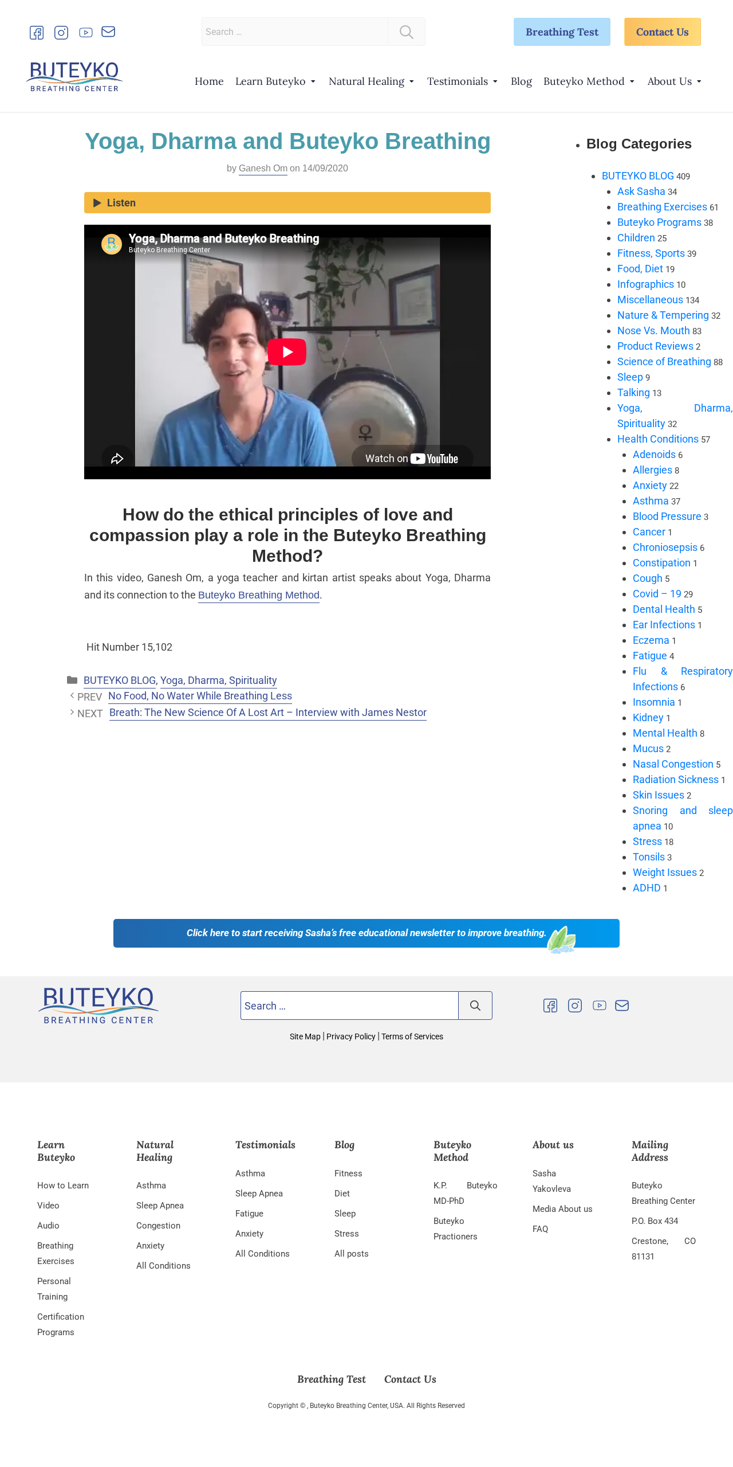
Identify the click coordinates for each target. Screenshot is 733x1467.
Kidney (648, 717)
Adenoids (654, 454)
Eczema (651, 640)
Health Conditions (658, 439)
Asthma (651, 501)
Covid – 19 (657, 594)
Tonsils (649, 857)
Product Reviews (655, 346)
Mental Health (665, 733)
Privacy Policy (351, 1036)
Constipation (662, 563)
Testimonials (457, 81)
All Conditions (163, 1266)
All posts (351, 1254)
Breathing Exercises (662, 207)
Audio (48, 1225)
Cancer (649, 532)
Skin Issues (658, 795)
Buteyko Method (584, 81)
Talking (633, 392)
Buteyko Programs (659, 222)
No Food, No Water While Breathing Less (200, 696)
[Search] (406, 31)
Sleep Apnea (160, 1205)
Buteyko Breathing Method (259, 595)
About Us (670, 81)
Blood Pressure (667, 516)
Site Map (306, 1036)
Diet (342, 1193)
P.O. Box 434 (655, 1221)
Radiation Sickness (676, 779)
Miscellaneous (650, 300)
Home (209, 81)
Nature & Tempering (663, 315)
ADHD (647, 888)
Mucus (648, 748)
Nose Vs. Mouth (653, 330)
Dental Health (664, 609)
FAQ (540, 1229)
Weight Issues (665, 872)
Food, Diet (640, 269)
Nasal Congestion (673, 764)
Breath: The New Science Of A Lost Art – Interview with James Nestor (268, 712)
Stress (647, 841)
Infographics (645, 284)
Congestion (158, 1225)
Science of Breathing (664, 361)
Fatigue (650, 656)
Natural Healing (366, 81)
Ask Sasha (641, 191)
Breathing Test (562, 31)
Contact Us (662, 31)
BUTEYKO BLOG (120, 680)
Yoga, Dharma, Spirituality (218, 680)
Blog (521, 81)
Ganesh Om (263, 168)
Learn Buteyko (270, 81)
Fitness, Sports (651, 253)
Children (636, 238)
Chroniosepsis (665, 547)
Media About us (563, 1209)
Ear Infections (664, 625)
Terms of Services (411, 1036)
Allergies (652, 470)
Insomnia (654, 702)
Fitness (348, 1173)
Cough (648, 578)
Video (48, 1205)
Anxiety (650, 485)
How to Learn (63, 1185)
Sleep (630, 377)
